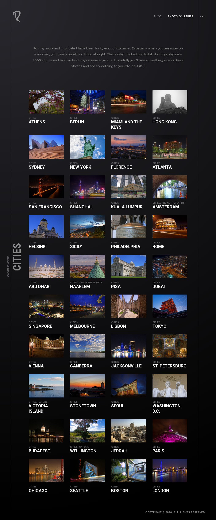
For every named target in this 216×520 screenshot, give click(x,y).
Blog (157, 16)
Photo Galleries (180, 16)
